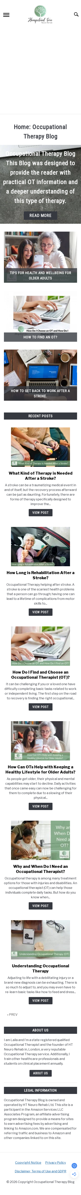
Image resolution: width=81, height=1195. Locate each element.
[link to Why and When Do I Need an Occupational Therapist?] (40, 840)
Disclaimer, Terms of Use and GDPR (40, 1171)
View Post (40, 513)
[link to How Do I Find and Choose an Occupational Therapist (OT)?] (40, 646)
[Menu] (6, 15)
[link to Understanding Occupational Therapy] (40, 939)
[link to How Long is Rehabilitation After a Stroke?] (40, 546)
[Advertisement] (40, 71)
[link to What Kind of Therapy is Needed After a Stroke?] (40, 447)
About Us (40, 1073)
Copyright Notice (28, 1163)
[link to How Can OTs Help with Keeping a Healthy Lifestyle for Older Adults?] (40, 740)
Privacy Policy (55, 1163)
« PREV (12, 1014)
